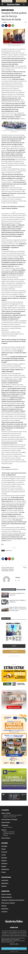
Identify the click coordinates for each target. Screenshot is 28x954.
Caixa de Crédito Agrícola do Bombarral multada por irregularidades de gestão (7, 569)
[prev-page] (2, 614)
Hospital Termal (9, 550)
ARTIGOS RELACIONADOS (8, 589)
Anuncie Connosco (7, 827)
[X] (6, 25)
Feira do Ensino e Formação (9, 819)
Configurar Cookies (14, 951)
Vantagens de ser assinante (9, 816)
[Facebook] (2, 25)
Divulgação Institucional (8, 833)
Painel (7, 10)
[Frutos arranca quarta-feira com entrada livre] (5, 595)
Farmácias (5, 835)
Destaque (7, 7)
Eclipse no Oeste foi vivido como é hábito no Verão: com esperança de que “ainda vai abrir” (17, 609)
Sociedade (11, 10)
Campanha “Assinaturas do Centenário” (12, 815)
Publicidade (4, 825)
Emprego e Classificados (9, 832)
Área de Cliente (5, 838)
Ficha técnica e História (8, 903)
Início (2, 7)
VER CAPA (14, 646)
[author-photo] (6, 579)
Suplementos (5, 869)
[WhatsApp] (12, 25)
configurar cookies (14, 944)
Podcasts (4, 886)
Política (3, 849)
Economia (4, 852)
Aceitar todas (14, 948)
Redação (5, 22)
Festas (25, 567)
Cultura (3, 855)
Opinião (3, 866)
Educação (4, 858)
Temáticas (4, 863)
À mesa (3, 872)
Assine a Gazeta (5, 813)
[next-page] (5, 614)
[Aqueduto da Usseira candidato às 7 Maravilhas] (5, 601)
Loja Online (4, 880)
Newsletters (4, 883)
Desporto (4, 860)
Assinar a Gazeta (6, 894)
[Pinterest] (9, 25)
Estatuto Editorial (6, 897)
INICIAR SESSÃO (14, 651)
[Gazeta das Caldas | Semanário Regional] (13, 4)
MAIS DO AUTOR (21, 589)
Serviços (3, 830)
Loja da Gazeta (5, 822)
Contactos (4, 911)
